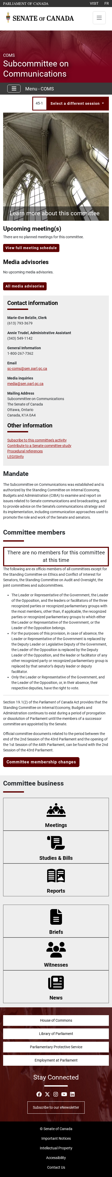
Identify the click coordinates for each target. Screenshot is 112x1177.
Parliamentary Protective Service (56, 1047)
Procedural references (25, 451)
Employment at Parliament (56, 1060)
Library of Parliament (56, 1034)
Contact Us (56, 1167)
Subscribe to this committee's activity (37, 440)
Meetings (56, 825)
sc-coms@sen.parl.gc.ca (27, 368)
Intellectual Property (56, 1148)
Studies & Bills (56, 858)
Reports (56, 891)
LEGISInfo (15, 457)
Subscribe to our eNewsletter (56, 1107)
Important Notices (56, 1138)
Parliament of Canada (26, 3)
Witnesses (56, 965)
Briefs (56, 932)
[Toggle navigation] (99, 17)
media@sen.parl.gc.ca (25, 384)
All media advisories (24, 286)
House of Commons (56, 1020)
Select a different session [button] (76, 103)
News (56, 998)
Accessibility (56, 1158)
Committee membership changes (41, 761)
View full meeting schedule (31, 248)
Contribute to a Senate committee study (39, 446)
